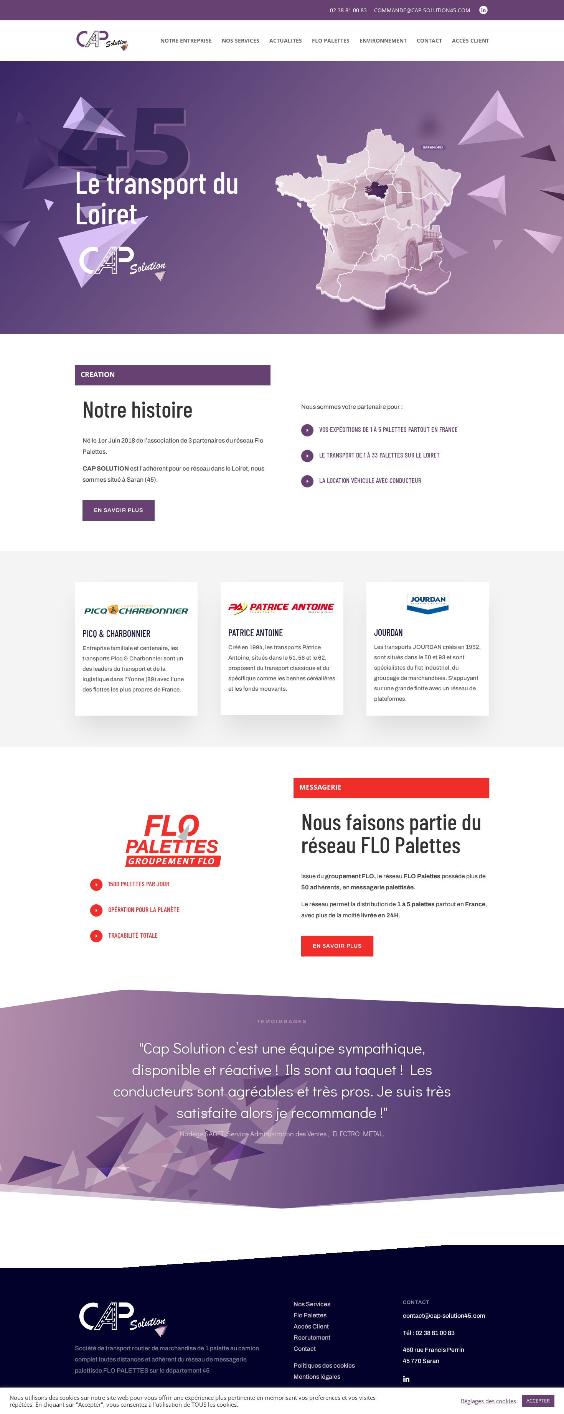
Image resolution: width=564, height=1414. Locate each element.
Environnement (383, 41)
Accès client (470, 41)
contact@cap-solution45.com (444, 1315)
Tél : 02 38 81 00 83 (429, 1333)
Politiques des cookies (324, 1365)
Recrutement (312, 1337)
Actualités (285, 41)
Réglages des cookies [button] (488, 1401)
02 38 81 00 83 (348, 11)
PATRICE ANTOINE (255, 632)
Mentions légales (317, 1376)
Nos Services (240, 41)
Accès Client (311, 1326)
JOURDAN (388, 632)
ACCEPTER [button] (538, 1400)
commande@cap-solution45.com (422, 11)
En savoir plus (118, 510)
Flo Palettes (331, 41)
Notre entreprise (186, 41)
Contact (429, 41)
